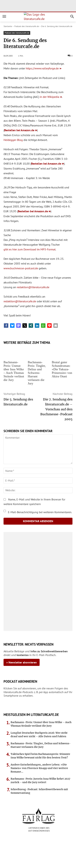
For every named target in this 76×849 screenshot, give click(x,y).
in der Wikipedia (49, 97)
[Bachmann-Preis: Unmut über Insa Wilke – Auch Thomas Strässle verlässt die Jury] (14, 353)
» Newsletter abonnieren (21, 662)
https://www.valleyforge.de (42, 68)
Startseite (8, 26)
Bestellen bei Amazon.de (19, 130)
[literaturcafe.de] (38, 17)
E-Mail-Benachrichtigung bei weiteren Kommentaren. (39, 512)
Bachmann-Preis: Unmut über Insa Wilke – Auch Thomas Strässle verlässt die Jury (14, 371)
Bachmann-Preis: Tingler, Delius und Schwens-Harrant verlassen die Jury (37, 372)
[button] (6, 325)
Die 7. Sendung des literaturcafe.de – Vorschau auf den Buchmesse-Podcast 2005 (56, 409)
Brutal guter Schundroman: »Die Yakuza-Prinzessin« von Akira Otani (62, 369)
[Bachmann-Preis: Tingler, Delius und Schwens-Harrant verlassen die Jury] (38, 353)
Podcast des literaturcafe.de (26, 26)
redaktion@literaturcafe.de (33, 287)
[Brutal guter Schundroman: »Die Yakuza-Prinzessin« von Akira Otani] (62, 353)
